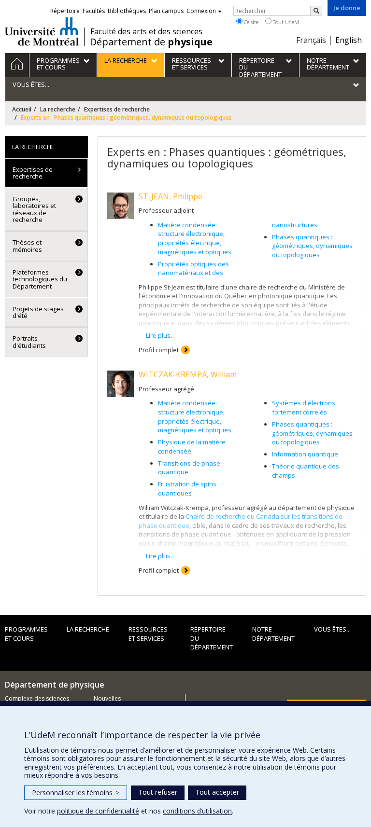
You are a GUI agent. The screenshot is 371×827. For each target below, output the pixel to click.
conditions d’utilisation (197, 810)
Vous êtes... (332, 629)
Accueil (21, 109)
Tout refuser (157, 792)
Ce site (250, 22)
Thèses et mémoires (27, 245)
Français (311, 40)
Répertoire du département (211, 638)
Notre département (273, 634)
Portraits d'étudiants (29, 341)
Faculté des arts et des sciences (146, 31)
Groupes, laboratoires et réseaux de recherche (34, 209)
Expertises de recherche (117, 109)
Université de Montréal (42, 31)
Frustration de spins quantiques (187, 488)
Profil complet (159, 349)
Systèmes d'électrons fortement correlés (303, 407)
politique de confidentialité (98, 810)
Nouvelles (107, 698)
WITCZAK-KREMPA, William (188, 374)
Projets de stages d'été (38, 312)
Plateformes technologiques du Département (40, 279)
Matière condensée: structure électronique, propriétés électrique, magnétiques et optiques (194, 238)
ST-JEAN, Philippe (170, 196)
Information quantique (305, 454)
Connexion (201, 11)
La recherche (57, 109)
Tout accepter (217, 792)
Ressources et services (148, 634)
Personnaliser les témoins (75, 792)
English (348, 40)
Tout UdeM (285, 22)
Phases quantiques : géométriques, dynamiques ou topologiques (312, 246)
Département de (151, 42)
